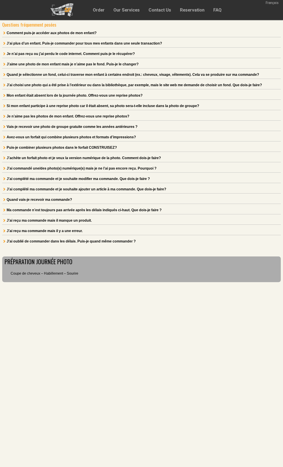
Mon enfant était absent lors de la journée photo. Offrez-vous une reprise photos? (75, 95)
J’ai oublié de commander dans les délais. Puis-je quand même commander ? (71, 241)
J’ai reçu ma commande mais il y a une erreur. (45, 231)
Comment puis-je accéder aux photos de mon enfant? (52, 33)
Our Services (126, 10)
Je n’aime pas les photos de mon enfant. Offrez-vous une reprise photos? (68, 116)
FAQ (217, 10)
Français (272, 3)
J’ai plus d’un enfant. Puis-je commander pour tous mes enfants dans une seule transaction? (84, 43)
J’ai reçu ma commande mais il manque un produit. (49, 220)
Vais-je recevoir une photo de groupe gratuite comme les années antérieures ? (72, 127)
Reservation (192, 10)
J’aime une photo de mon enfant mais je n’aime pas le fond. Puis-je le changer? (73, 64)
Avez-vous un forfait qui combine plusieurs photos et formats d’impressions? (71, 137)
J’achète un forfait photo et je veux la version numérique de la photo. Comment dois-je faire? (84, 158)
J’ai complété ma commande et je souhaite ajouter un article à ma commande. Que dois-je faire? (86, 189)
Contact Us (160, 10)
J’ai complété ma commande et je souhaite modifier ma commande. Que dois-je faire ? (78, 179)
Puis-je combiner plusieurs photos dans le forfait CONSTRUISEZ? (62, 147)
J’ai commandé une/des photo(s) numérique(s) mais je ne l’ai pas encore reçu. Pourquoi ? (82, 168)
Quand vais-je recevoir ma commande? (39, 199)
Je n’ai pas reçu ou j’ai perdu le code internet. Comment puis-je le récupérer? (71, 54)
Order (99, 10)
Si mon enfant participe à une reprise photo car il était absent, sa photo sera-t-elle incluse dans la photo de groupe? (103, 106)
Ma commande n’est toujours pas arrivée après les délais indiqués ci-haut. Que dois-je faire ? (84, 210)
